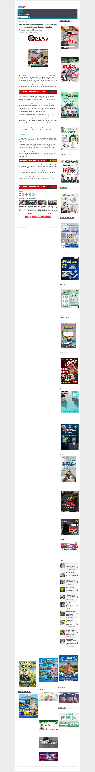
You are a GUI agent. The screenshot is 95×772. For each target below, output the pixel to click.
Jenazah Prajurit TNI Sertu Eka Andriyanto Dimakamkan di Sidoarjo (71, 596)
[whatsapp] (30, 194)
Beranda (19, 3)
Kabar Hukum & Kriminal (57, 11)
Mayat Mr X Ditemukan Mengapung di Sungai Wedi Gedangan (70, 581)
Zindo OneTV (20, 14)
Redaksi (23, 3)
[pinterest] (26, 194)
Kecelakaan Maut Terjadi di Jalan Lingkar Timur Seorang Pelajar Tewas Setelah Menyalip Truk (71, 642)
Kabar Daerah (27, 11)
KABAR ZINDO (49, 768)
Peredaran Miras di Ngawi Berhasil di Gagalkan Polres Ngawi (71, 574)
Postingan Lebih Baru (22, 227)
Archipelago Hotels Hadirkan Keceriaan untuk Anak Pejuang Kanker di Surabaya (38, 127)
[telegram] (33, 194)
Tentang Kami (45, 3)
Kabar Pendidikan (46, 11)
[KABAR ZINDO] (22, 6)
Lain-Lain (27, 14)
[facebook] (20, 194)
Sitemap (50, 3)
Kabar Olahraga (67, 11)
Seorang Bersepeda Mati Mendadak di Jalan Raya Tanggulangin (71, 589)
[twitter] (23, 194)
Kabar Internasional (36, 11)
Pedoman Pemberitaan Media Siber (34, 3)
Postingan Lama (54, 227)
